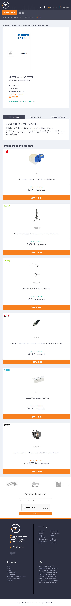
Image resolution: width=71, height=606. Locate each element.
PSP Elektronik (7, 25)
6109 (36, 392)
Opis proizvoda (14, 117)
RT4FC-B (36, 337)
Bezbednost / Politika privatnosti (16, 576)
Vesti (8, 566)
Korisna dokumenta (58, 117)
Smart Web (50, 603)
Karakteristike (36, 117)
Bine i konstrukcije (42, 536)
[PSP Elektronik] (8, 5)
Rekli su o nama (11, 574)
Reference (10, 580)
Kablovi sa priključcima (53, 539)
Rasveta (41, 533)
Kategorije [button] (9, 12)
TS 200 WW (36, 447)
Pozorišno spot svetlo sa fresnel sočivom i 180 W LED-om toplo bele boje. (36, 453)
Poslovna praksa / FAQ (13, 578)
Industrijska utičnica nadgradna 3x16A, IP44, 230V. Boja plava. (36, 179)
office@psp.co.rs (18, 547)
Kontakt (9, 570)
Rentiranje (6, 17)
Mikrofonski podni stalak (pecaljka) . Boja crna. (36, 288)
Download (14, 97)
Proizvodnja (14, 17)
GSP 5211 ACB (36, 228)
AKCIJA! (38, 17)
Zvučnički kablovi (27, 25)
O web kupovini (11, 572)
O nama (9, 568)
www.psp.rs (42, 568)
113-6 (36, 173)
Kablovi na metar (17, 25)
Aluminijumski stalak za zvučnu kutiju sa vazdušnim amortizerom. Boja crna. (36, 234)
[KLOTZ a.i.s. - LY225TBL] (10, 53)
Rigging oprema (43, 539)
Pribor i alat (53, 543)
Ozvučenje (42, 531)
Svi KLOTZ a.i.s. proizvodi (16, 94)
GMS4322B (36, 283)
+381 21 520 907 (17, 541)
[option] (12, 484)
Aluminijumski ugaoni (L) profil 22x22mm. (36, 398)
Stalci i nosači (53, 531)
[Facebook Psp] (20, 13)
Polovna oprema (29, 17)
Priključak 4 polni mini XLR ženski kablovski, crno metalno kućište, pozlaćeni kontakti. (36, 343)
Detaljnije (37, 198)
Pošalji (35, 513)
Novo (21, 17)
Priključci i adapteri (53, 536)
